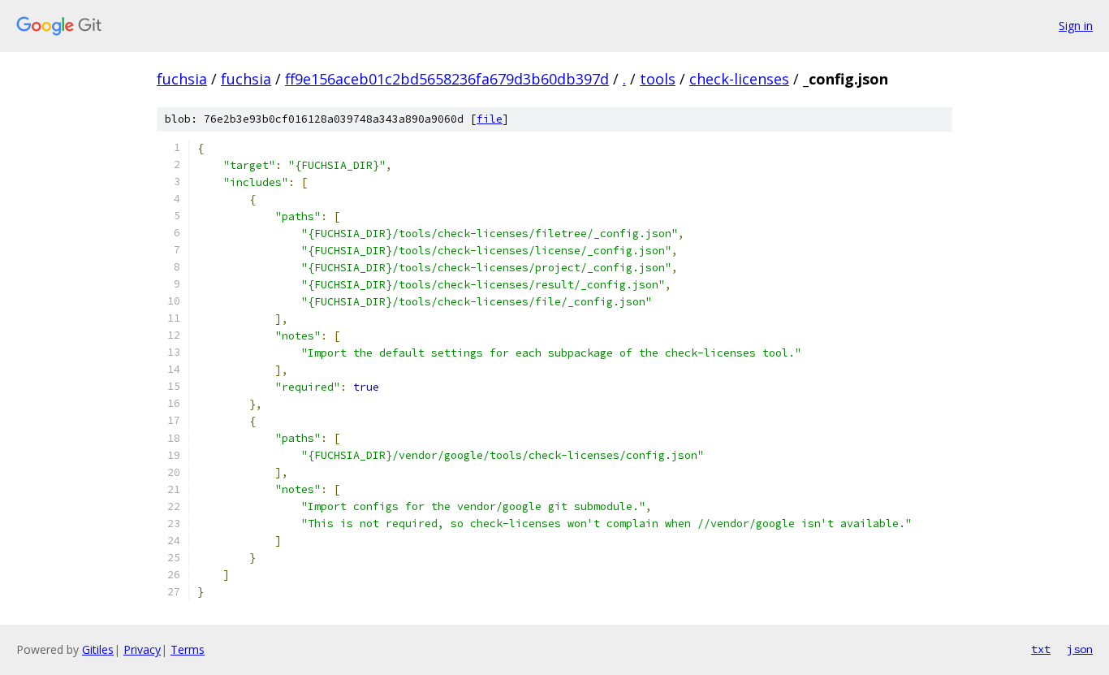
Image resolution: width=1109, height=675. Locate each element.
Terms (187, 649)
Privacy (142, 649)
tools (657, 79)
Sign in (1076, 25)
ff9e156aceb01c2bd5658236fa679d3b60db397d (447, 79)
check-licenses (739, 79)
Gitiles (98, 649)
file (490, 119)
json (1080, 649)
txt (1041, 649)
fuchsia (182, 79)
